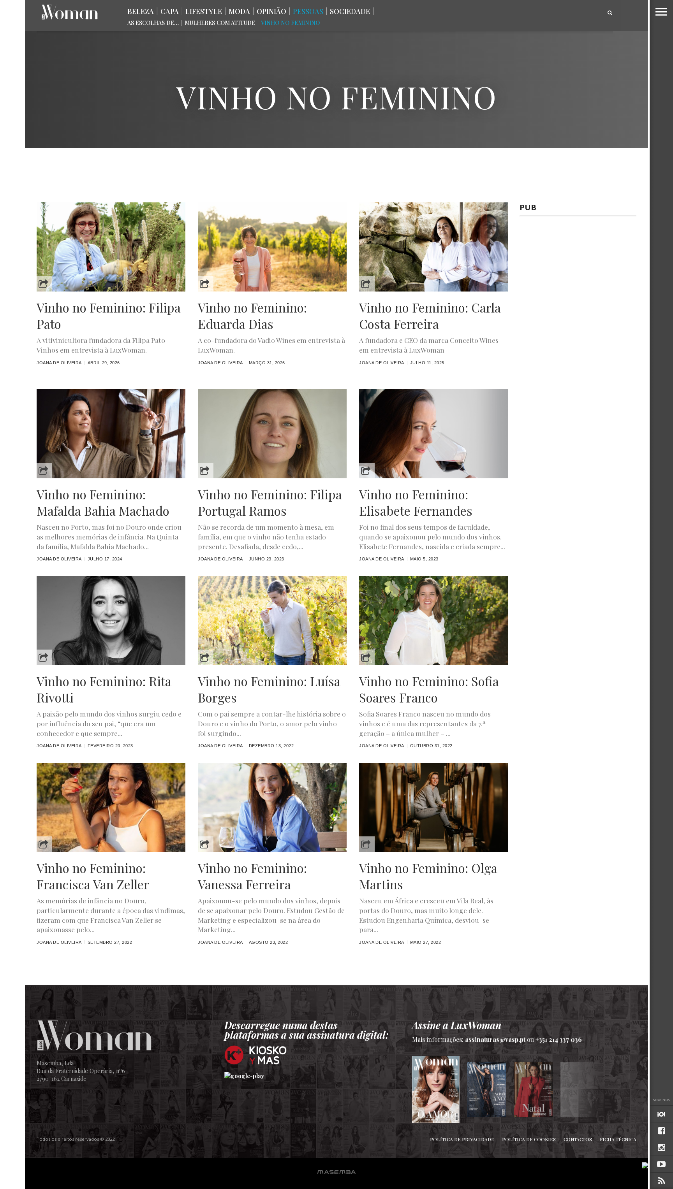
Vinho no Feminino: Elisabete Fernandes (415, 502)
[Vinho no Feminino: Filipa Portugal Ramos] (272, 476)
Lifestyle (203, 11)
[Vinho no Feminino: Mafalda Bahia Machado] (111, 476)
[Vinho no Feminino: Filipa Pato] (111, 289)
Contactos (578, 1139)
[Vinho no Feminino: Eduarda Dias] (272, 289)
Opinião (271, 11)
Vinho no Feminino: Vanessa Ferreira (252, 876)
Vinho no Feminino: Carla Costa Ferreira (430, 315)
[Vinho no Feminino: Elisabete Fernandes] (433, 476)
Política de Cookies (529, 1139)
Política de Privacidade (462, 1139)
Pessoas (308, 11)
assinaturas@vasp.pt (495, 1039)
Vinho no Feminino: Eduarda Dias (252, 315)
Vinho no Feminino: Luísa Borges (269, 689)
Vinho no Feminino (290, 22)
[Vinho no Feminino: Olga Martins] (433, 850)
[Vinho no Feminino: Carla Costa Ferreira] (433, 289)
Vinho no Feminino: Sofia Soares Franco (429, 689)
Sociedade (350, 11)
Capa (169, 11)
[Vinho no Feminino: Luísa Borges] (272, 663)
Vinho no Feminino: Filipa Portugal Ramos (270, 502)
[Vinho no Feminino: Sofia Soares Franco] (433, 663)
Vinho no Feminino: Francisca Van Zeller (93, 876)
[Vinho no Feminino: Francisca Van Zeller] (111, 850)
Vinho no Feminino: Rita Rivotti (104, 689)
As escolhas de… (153, 22)
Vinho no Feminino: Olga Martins (428, 876)
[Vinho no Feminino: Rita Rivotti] (111, 663)
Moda (239, 11)
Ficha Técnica (618, 1139)
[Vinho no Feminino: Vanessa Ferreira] (272, 850)
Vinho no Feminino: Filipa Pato (109, 315)
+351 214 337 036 (559, 1039)
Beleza (140, 11)
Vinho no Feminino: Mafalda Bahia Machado (103, 502)
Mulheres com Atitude (220, 22)
